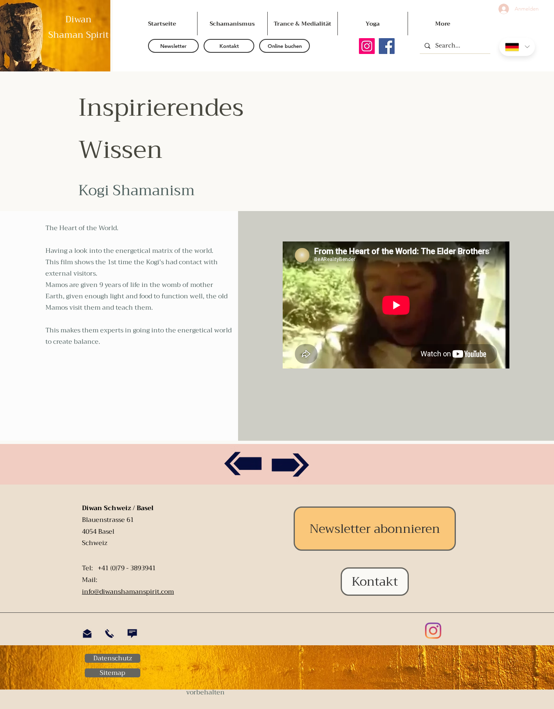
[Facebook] (387, 46)
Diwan (78, 19)
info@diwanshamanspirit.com (128, 591)
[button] (173, 46)
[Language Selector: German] (517, 47)
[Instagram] (367, 46)
